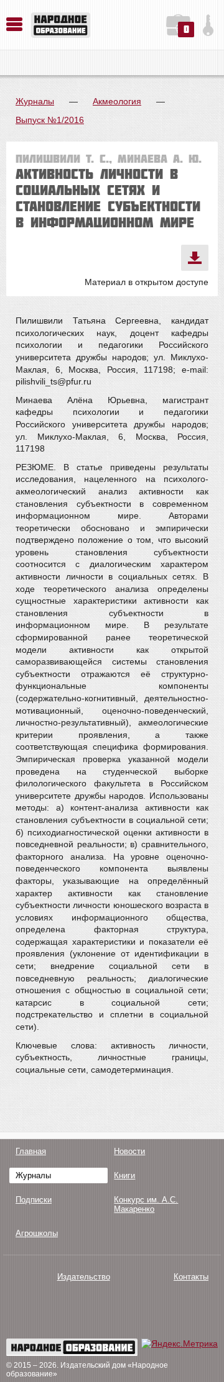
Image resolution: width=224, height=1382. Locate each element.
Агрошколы (37, 1233)
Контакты (191, 1276)
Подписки (34, 1199)
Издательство (83, 1276)
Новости (129, 1151)
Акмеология (117, 101)
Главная (31, 1151)
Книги (124, 1175)
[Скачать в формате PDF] (194, 258)
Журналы (35, 101)
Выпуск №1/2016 (50, 120)
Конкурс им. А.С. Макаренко (146, 1204)
